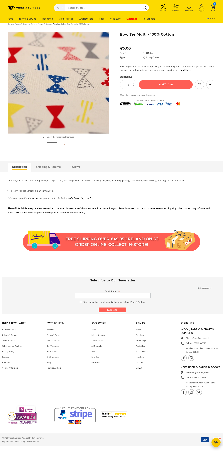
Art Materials (96, 346)
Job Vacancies (53, 346)
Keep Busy (95, 357)
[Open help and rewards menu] (216, 442)
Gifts (93, 351)
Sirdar (138, 329)
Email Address (112, 291)
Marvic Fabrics (142, 351)
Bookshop (95, 362)
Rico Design (141, 340)
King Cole (140, 357)
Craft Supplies (97, 340)
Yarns (93, 329)
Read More (185, 70)
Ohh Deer (140, 362)
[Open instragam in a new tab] (191, 358)
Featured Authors (54, 368)
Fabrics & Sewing (98, 335)
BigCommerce (37, 438)
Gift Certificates (53, 357)
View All (139, 368)
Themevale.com (32, 441)
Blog (49, 362)
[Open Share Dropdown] (210, 84)
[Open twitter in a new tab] (199, 392)
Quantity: (126, 76)
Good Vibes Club (54, 340)
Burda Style (140, 346)
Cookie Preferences (10, 368)
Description (19, 167)
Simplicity (140, 335)
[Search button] (145, 7)
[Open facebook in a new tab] (184, 358)
